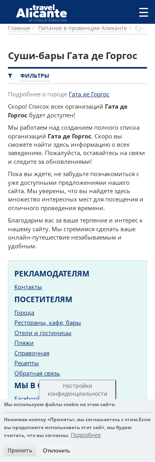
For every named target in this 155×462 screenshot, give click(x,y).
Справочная (31, 353)
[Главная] (44, 13)
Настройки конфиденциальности (77, 389)
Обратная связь (37, 373)
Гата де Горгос (89, 94)
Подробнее (86, 435)
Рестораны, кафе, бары (47, 322)
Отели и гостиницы (43, 333)
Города (24, 312)
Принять (20, 450)
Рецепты (26, 363)
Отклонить (56, 450)
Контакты (28, 287)
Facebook (27, 399)
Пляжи (24, 343)
